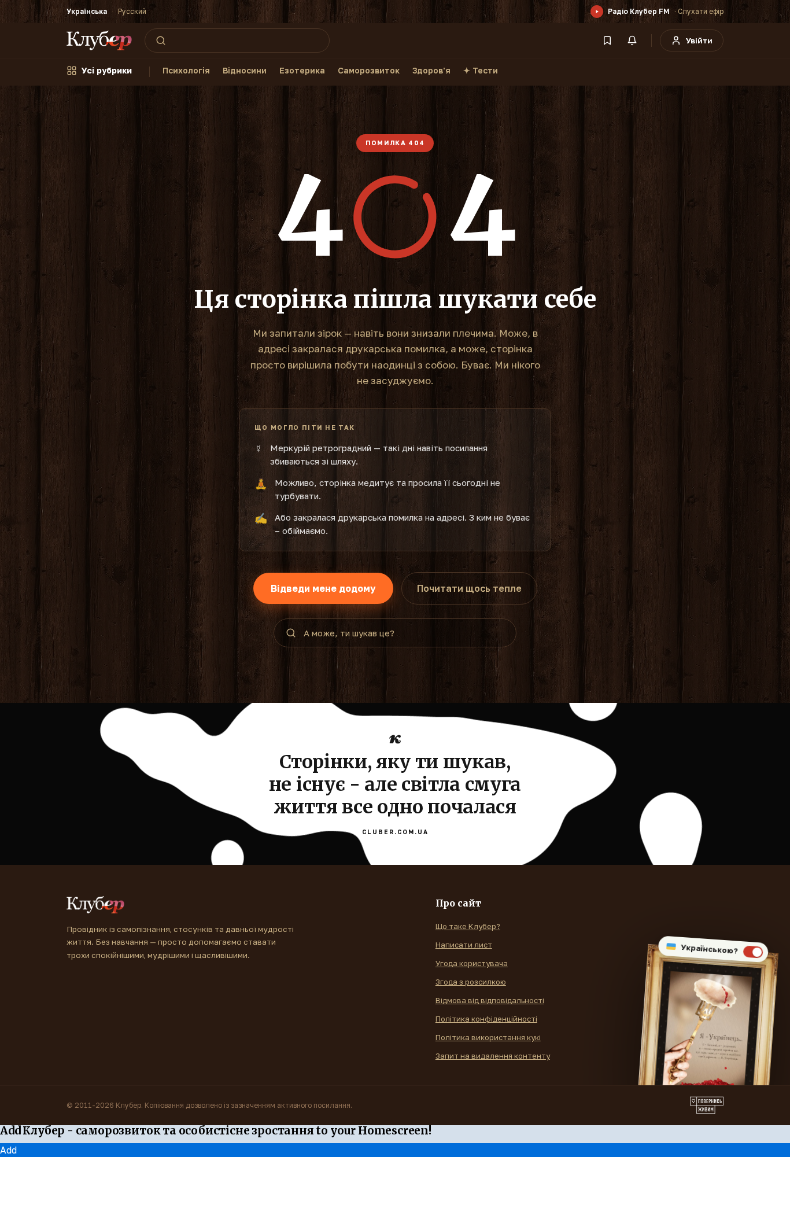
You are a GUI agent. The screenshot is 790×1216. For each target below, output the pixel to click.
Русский (132, 11)
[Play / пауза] (596, 11)
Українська (87, 11)
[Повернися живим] (706, 1105)
